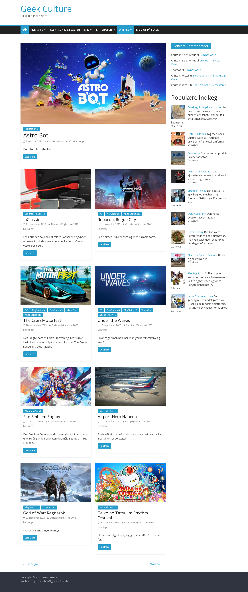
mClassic (31, 219)
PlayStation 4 (38, 310)
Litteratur (104, 29)
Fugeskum (194, 153)
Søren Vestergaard (57, 421)
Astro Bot (35, 135)
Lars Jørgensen (133, 421)
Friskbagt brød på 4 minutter (204, 107)
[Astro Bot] (93, 45)
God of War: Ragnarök (44, 512)
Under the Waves (114, 320)
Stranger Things (197, 190)
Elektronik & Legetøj (65, 29)
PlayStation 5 (31, 128)
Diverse (124, 29)
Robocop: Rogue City (117, 219)
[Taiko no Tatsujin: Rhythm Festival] (130, 465)
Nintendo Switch (33, 411)
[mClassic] (56, 172)
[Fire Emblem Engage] (56, 369)
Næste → (157, 564)
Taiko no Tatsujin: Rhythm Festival (123, 515)
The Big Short (196, 273)
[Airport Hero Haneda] (130, 369)
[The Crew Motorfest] (56, 268)
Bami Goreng (195, 232)
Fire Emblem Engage (42, 416)
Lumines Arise (208, 55)
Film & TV (37, 29)
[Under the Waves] (130, 268)
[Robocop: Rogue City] (130, 172)
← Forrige (30, 564)
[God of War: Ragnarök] (56, 465)
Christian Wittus (55, 141)
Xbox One (72, 310)
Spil (86, 29)
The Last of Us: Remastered (209, 85)
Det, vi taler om (197, 213)
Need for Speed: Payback (202, 255)
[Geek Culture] (25, 30)
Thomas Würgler (59, 224)
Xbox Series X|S (132, 213)
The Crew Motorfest (42, 320)
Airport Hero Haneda (117, 416)
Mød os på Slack (147, 29)
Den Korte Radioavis (200, 171)
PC (100, 213)
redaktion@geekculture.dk (53, 581)
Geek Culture (46, 8)
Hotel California (197, 134)
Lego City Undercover (200, 296)
